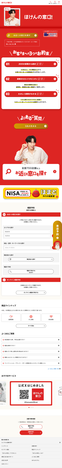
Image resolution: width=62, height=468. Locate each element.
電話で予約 (31, 426)
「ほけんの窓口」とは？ (37, 453)
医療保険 (11, 319)
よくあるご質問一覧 (53, 369)
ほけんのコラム (35, 460)
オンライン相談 (5, 449)
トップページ (5, 446)
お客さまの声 (5, 460)
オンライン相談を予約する (31, 292)
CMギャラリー (5, 464)
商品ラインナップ (36, 449)
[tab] (30, 407)
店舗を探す (31, 432)
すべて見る (31, 326)
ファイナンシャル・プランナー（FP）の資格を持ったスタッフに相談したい (25, 363)
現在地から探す (31, 259)
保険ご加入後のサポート (7, 456)
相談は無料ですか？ (10, 345)
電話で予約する (31, 271)
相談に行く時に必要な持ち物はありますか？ (17, 351)
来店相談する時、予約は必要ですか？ (15, 339)
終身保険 (51, 319)
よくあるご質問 (35, 456)
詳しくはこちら (10, 44)
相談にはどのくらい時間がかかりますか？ (16, 357)
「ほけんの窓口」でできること (9, 453)
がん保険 (31, 319)
